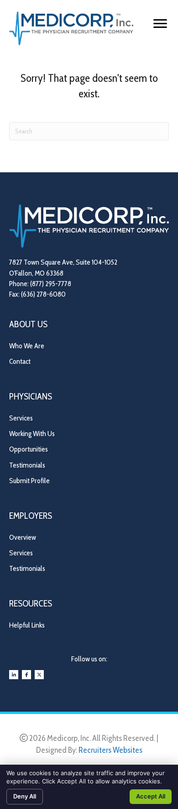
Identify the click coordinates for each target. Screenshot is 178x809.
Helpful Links (27, 625)
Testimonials (27, 465)
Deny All (24, 796)
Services (21, 418)
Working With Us (32, 433)
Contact (20, 361)
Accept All (150, 796)
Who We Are (26, 345)
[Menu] (160, 24)
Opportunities (28, 449)
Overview (22, 537)
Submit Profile (29, 480)
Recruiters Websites (110, 750)
